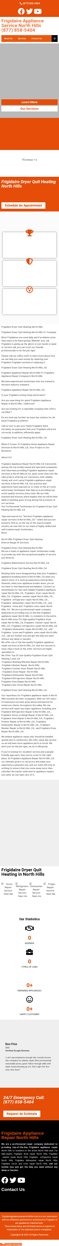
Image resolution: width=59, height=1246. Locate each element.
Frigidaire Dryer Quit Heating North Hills (28, 184)
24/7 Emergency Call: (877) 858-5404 (23, 1099)
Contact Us (36, 38)
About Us (8, 38)
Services (22, 38)
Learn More (30, 102)
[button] (6, 1056)
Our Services (29, 108)
